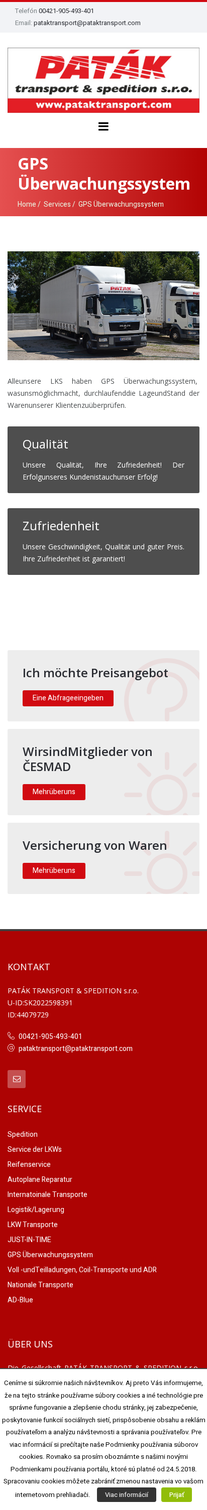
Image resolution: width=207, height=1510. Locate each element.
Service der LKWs (35, 1149)
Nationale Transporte (40, 1285)
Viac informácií (126, 1494)
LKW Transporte (33, 1225)
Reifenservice (29, 1164)
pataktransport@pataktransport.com (87, 23)
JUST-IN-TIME (29, 1240)
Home (27, 204)
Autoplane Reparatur (40, 1179)
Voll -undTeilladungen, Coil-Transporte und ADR (82, 1270)
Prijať (176, 1494)
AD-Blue (20, 1300)
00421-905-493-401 (66, 11)
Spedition (23, 1134)
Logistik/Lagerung (36, 1209)
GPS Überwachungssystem (50, 1255)
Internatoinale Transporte (47, 1194)
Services (57, 204)
